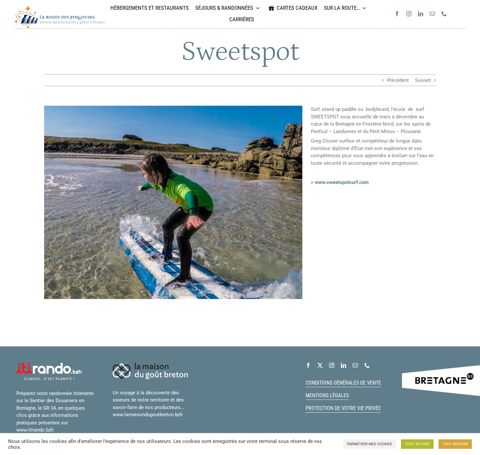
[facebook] (397, 13)
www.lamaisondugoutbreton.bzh (148, 414)
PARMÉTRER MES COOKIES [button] (369, 444)
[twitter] (320, 365)
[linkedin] (420, 13)
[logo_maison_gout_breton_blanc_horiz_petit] (150, 365)
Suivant (423, 80)
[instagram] (408, 13)
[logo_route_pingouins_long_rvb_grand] (59, 8)
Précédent (398, 80)
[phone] (444, 13)
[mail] (432, 13)
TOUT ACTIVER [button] (417, 444)
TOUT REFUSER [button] (455, 444)
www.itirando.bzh (35, 430)
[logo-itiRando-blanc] (49, 365)
